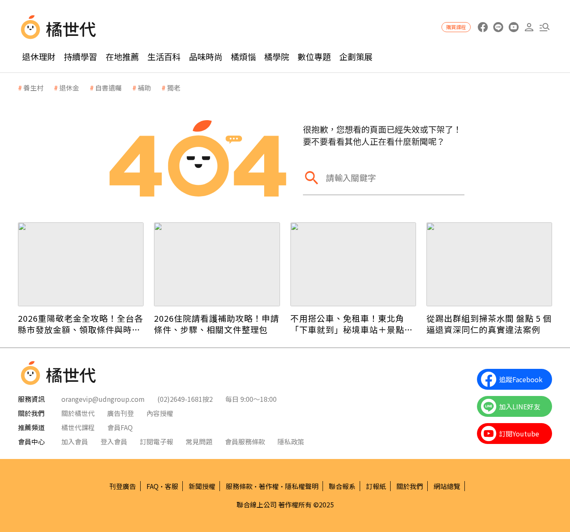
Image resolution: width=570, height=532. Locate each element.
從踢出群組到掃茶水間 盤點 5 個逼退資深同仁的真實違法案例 (489, 324)
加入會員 (74, 441)
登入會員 (114, 441)
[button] (544, 27)
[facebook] (482, 27)
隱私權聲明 (301, 486)
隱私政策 (290, 441)
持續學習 (80, 56)
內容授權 (159, 413)
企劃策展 (356, 56)
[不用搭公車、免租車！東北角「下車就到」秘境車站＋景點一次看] (353, 264)
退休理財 (38, 56)
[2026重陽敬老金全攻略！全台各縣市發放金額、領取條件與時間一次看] (81, 264)
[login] (529, 27)
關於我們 (409, 486)
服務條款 (239, 486)
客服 (171, 486)
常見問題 (199, 441)
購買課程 (456, 26)
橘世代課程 (78, 427)
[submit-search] (311, 177)
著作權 (269, 486)
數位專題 (314, 56)
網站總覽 (447, 486)
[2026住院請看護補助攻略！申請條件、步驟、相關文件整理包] (217, 264)
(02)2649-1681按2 (185, 399)
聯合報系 (342, 486)
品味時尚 (205, 56)
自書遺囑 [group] (108, 88)
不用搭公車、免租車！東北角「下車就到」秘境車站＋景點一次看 (351, 324)
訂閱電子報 (156, 441)
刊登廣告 (122, 486)
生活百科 (164, 56)
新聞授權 (202, 486)
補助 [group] (144, 88)
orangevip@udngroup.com (103, 399)
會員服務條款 (245, 441)
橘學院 (276, 56)
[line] (498, 27)
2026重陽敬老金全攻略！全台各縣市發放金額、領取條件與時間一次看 (80, 324)
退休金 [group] (69, 88)
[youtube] (513, 27)
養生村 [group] (33, 88)
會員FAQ (120, 427)
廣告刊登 (120, 413)
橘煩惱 (243, 56)
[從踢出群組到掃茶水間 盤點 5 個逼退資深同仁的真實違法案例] (489, 264)
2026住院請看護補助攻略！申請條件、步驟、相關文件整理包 (216, 324)
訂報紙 (376, 486)
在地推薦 (122, 56)
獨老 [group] (173, 88)
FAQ (152, 486)
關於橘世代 (78, 413)
